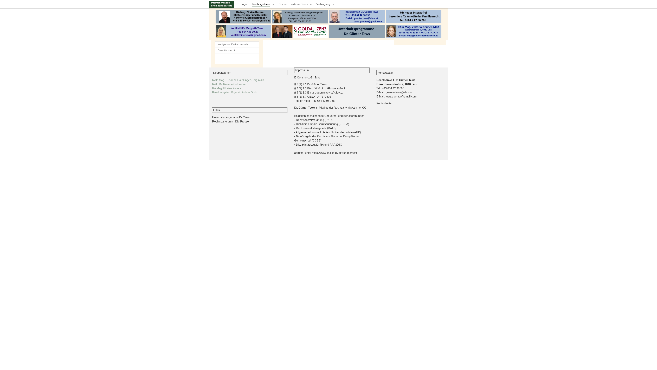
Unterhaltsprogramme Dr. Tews (231, 117)
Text (317, 77)
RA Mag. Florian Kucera (226, 88)
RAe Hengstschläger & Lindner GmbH (235, 92)
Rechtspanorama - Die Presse (230, 121)
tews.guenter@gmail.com (401, 96)
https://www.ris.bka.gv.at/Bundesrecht (334, 152)
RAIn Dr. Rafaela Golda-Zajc (229, 84)
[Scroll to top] (649, 362)
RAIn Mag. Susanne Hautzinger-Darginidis (238, 80)
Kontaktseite (383, 103)
